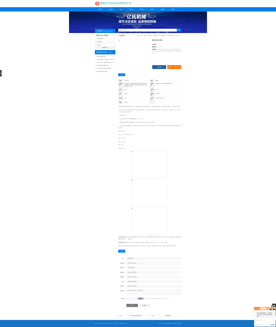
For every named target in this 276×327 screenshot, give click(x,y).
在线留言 (163, 9)
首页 (145, 35)
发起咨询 (272, 324)
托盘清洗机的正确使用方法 (103, 65)
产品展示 (121, 9)
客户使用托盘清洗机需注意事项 (104, 68)
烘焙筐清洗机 (168, 315)
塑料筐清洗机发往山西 (102, 71)
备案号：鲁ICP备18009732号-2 (120, 323)
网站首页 (100, 9)
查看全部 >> (105, 47)
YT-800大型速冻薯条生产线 (135, 315)
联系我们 (173, 9)
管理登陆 (174, 323)
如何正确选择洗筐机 (101, 56)
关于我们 (111, 9)
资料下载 (152, 9)
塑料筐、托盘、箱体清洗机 (102, 35)
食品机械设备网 (167, 323)
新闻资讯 (131, 9)
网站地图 (179, 323)
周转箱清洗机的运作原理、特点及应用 (105, 59)
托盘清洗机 (99, 41)
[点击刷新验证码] (140, 298)
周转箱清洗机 (100, 38)
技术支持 (142, 9)
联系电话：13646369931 (174, 67)
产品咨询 (159, 67)
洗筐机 (98, 44)
